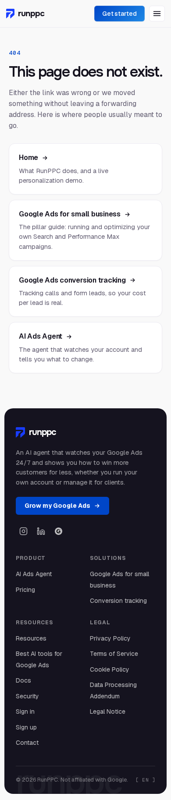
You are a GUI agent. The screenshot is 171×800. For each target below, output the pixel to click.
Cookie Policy (109, 669)
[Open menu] (157, 13)
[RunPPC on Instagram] (23, 531)
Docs (23, 680)
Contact (27, 743)
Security (27, 696)
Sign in (25, 711)
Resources (31, 638)
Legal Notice (107, 711)
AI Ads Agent (34, 574)
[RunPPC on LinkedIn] (40, 531)
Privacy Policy (110, 638)
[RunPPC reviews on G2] (58, 531)
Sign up (26, 727)
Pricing (25, 590)
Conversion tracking (118, 601)
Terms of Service (114, 654)
